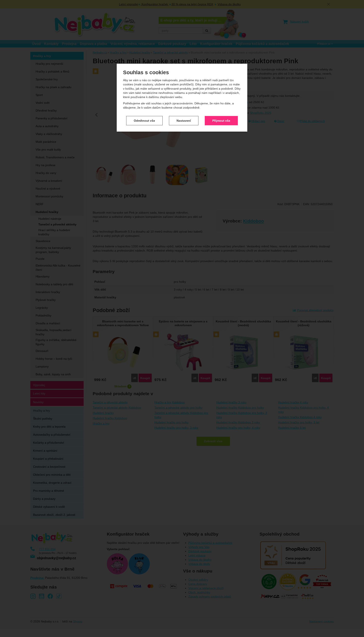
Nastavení (184, 120)
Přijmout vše (221, 120)
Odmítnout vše (144, 120)
